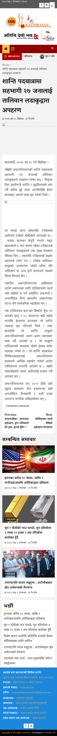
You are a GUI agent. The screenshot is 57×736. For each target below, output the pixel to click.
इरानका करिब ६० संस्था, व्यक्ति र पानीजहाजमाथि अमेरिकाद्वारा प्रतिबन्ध (26, 480)
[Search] (52, 48)
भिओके (31, 119)
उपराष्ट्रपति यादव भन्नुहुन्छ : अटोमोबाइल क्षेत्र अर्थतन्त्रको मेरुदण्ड (28, 585)
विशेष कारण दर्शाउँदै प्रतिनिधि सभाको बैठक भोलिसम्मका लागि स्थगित (28, 638)
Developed (37, 733)
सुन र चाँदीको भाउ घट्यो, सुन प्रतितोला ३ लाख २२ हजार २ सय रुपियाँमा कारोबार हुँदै (28, 533)
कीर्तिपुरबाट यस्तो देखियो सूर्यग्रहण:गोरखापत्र (43, 421)
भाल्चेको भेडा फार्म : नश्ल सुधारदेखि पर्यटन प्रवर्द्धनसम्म (28, 661)
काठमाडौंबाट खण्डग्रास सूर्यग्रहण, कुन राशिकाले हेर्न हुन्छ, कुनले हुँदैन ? (17, 421)
